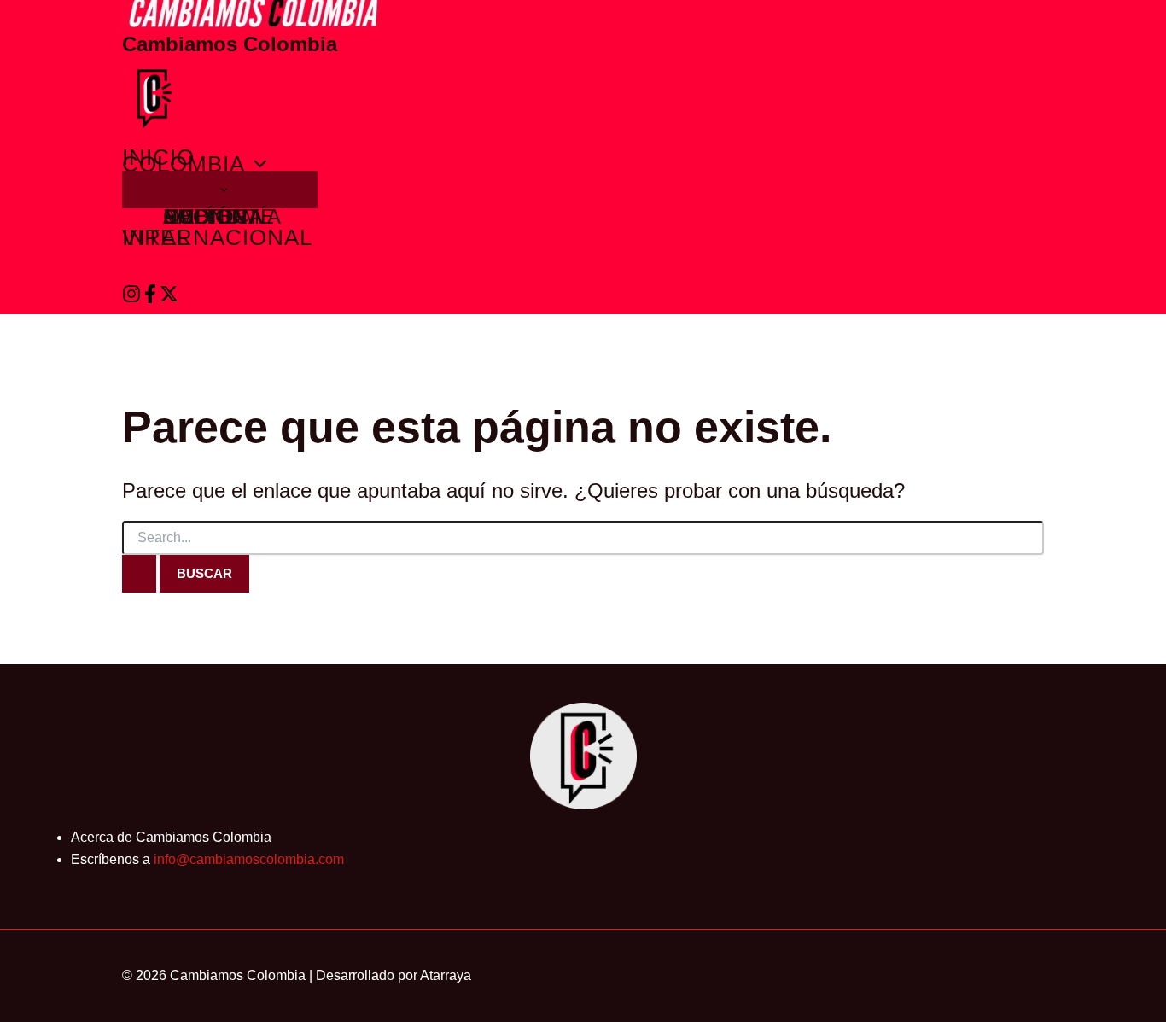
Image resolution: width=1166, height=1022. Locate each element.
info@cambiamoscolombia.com (249, 859)
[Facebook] (150, 298)
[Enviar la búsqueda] (139, 574)
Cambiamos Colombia (229, 43)
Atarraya (445, 975)
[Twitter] (169, 298)
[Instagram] (131, 298)
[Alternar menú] (220, 189)
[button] (256, 164)
